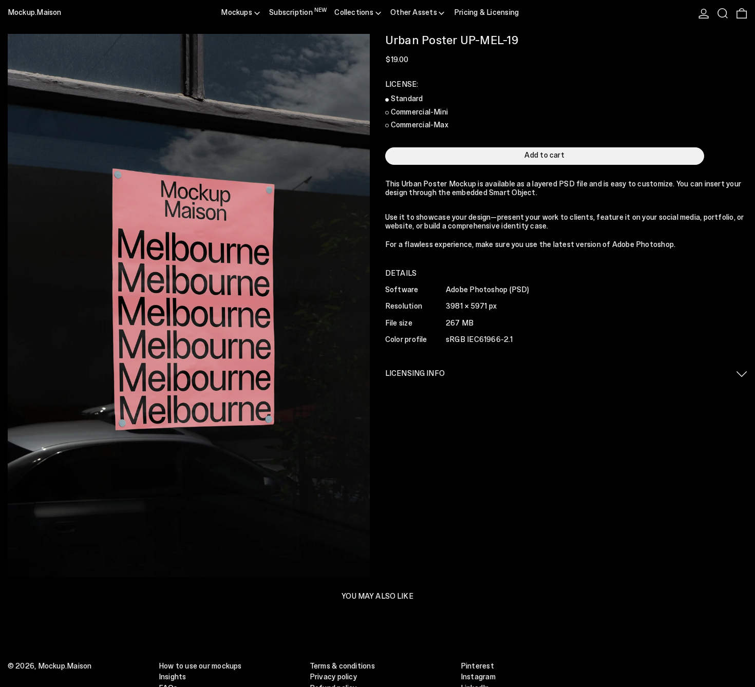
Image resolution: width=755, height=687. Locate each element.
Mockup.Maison (35, 12)
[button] (722, 13)
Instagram (478, 677)
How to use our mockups (200, 666)
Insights (172, 677)
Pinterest (477, 666)
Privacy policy (333, 677)
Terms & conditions (342, 666)
